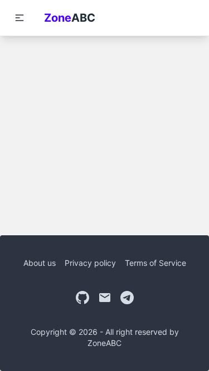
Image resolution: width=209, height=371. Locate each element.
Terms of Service (155, 263)
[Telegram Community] (127, 297)
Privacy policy (90, 263)
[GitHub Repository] (82, 297)
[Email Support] (104, 297)
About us (39, 263)
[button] (19, 17)
